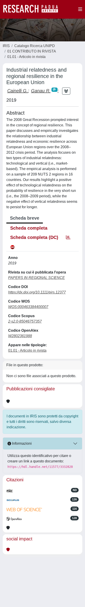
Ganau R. (41, 90)
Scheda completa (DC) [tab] (34, 237)
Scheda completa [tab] (28, 228)
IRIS (6, 46)
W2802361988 (20, 336)
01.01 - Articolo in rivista (26, 57)
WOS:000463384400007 (28, 307)
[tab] (68, 237)
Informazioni (21, 443)
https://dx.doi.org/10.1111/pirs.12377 (37, 292)
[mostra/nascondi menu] (80, 9)
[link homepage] (33, 9)
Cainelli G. (17, 90)
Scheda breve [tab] (24, 218)
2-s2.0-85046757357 (25, 321)
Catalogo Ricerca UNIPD (34, 46)
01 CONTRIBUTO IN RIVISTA (31, 51)
